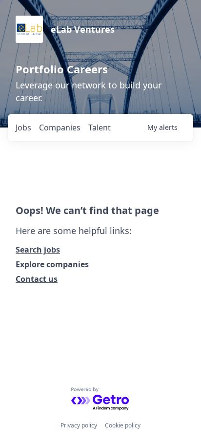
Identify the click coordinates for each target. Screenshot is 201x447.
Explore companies (52, 264)
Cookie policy (123, 425)
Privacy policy (78, 425)
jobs (23, 127)
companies (59, 127)
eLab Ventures (83, 29)
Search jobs (38, 249)
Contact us (37, 279)
